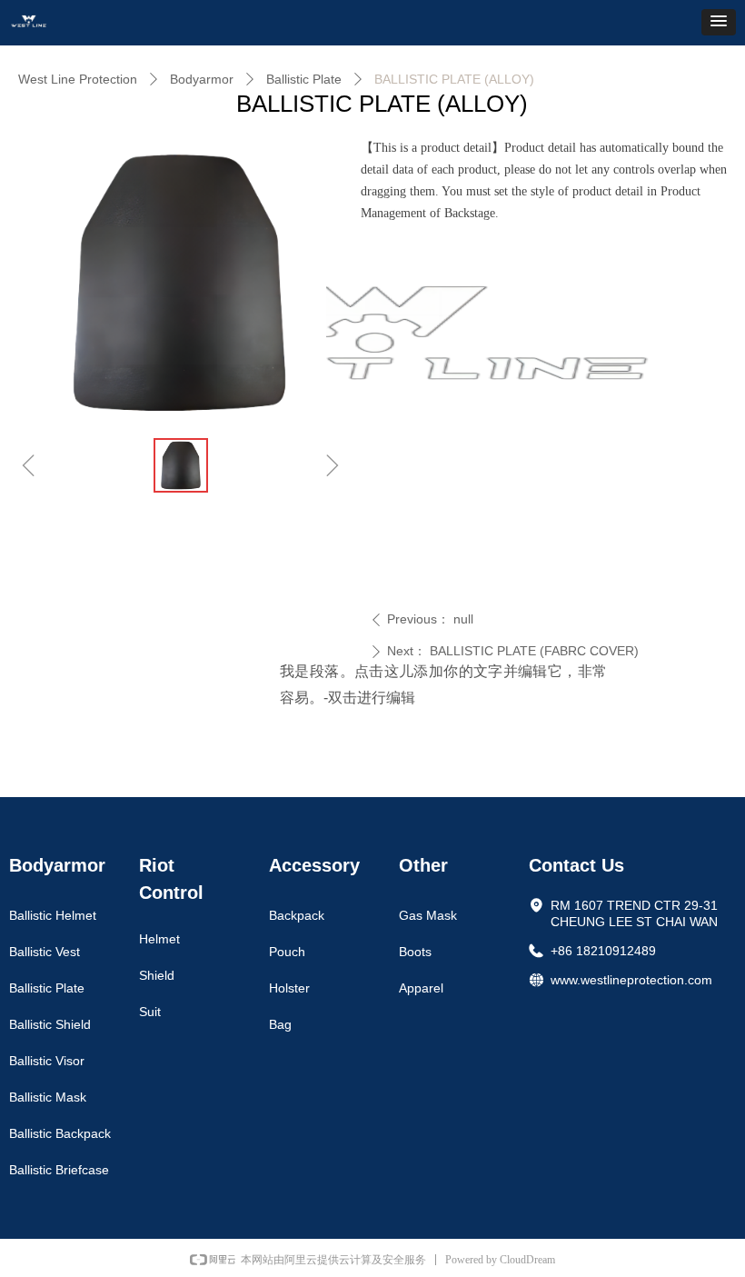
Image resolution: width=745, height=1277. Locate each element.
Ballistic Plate (304, 79)
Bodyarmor (201, 79)
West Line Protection (77, 79)
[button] (718, 22)
